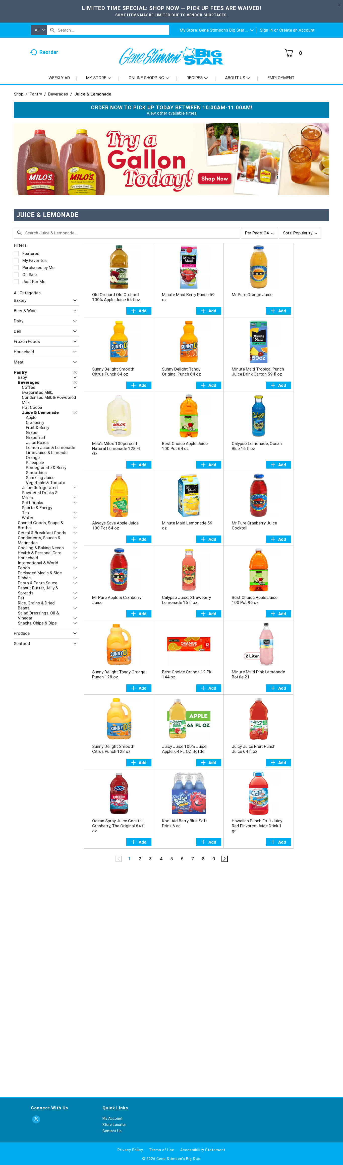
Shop (18, 94)
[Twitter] (36, 1119)
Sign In (266, 30)
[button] (226, 30)
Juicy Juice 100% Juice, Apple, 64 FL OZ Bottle (184, 749)
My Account (112, 1118)
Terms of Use (161, 1150)
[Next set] (224, 859)
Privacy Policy (130, 1150)
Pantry (36, 94)
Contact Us (112, 1131)
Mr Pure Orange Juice (252, 294)
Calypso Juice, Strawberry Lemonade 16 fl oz (186, 600)
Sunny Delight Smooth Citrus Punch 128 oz (113, 749)
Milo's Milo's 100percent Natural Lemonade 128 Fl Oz (116, 448)
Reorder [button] (48, 52)
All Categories (27, 292)
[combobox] (39, 30)
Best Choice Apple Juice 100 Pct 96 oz (254, 600)
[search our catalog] (52, 30)
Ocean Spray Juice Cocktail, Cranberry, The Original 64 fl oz (118, 825)
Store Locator (114, 1124)
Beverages (58, 94)
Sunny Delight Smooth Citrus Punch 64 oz (113, 372)
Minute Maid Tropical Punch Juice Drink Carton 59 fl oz (258, 372)
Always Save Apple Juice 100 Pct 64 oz (115, 525)
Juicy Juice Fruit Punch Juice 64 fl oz (253, 749)
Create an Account (297, 30)
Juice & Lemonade (92, 94)
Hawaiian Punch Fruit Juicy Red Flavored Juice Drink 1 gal (257, 825)
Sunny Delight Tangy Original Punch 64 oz (181, 372)
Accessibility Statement (202, 1150)
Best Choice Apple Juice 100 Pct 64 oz (185, 446)
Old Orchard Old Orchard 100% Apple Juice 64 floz (116, 297)
